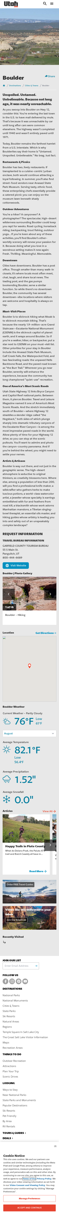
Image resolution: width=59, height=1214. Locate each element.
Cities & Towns (31, 85)
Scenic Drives (10, 1076)
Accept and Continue (29, 1208)
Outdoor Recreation (14, 1060)
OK (55, 1146)
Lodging (9, 1083)
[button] (9, 594)
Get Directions (45, 633)
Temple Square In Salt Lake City (21, 1032)
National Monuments (15, 1000)
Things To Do (12, 1054)
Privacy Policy (44, 1178)
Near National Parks (14, 1095)
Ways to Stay (10, 1089)
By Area (7, 1121)
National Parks (11, 995)
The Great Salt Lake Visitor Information (25, 1037)
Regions (7, 1026)
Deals (7, 1138)
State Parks (9, 1011)
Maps (6, 1042)
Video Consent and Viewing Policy (27, 1185)
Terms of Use (29, 1178)
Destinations (15, 85)
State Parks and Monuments (19, 1100)
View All (49, 811)
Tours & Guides (13, 1133)
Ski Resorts (9, 1016)
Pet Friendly (9, 1116)
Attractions (9, 1066)
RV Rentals (9, 1126)
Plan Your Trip (11, 1071)
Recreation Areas (13, 1047)
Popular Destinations (15, 1105)
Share (51, 76)
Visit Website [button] (15, 566)
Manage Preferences (29, 1198)
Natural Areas (11, 1021)
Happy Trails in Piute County (25, 846)
